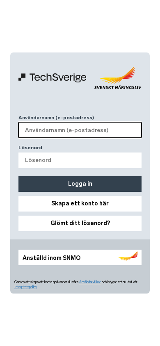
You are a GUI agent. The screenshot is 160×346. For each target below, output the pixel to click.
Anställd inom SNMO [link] (51, 258)
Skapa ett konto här (80, 203)
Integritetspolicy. (25, 287)
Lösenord (30, 147)
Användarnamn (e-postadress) (56, 117)
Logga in (80, 183)
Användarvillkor (90, 282)
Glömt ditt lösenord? (80, 223)
